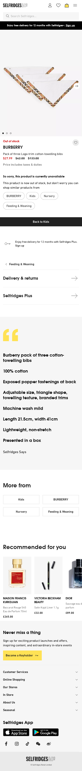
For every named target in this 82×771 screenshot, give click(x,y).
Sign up (70, 25)
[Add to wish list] (75, 142)
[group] (41, 589)
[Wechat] (38, 746)
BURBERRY (13, 147)
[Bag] (67, 5)
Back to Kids (41, 221)
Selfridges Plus (17, 296)
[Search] (8, 16)
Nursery (21, 511)
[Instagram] (17, 746)
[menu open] (75, 5)
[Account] (50, 5)
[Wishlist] (58, 5)
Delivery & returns (20, 278)
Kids (21, 499)
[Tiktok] (27, 746)
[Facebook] (6, 746)
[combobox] (44, 16)
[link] (16, 609)
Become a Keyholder (19, 655)
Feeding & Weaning (21, 264)
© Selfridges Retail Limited (41, 765)
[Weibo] (49, 746)
